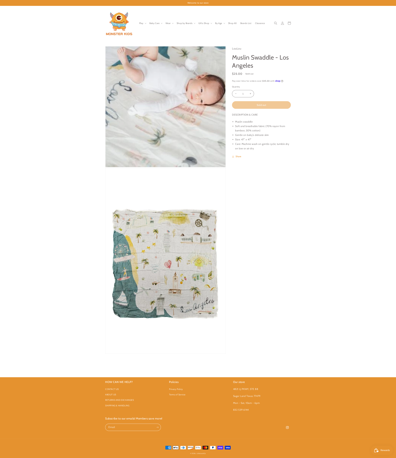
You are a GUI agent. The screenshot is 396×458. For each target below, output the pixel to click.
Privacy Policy (176, 389)
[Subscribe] (157, 427)
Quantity (236, 86)
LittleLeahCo (201, 453)
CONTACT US (112, 389)
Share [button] (238, 156)
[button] (142, 23)
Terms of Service (177, 394)
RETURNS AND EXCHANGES (119, 400)
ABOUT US (110, 394)
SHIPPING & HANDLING (117, 405)
